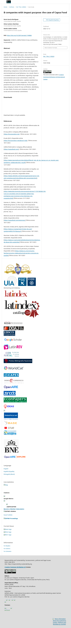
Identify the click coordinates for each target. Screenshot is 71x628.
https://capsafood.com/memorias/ (14, 220)
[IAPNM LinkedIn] (12, 600)
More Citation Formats (51, 47)
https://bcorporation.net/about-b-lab (15, 140)
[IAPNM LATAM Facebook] (9, 600)
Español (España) (9, 471)
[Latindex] (16, 297)
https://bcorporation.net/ (12, 134)
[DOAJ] (14, 329)
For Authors (7, 548)
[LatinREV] (13, 349)
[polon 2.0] (18, 362)
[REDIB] (13, 324)
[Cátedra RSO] (11, 608)
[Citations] (4, 496)
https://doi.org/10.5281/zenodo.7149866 (19, 35)
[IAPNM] (18, 274)
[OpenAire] (15, 458)
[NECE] (7, 610)
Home (5, 7)
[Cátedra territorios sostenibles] (6, 608)
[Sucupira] (10, 434)
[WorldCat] (14, 371)
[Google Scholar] (13, 341)
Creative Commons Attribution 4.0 (15, 567)
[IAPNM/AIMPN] (7, 504)
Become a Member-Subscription (14, 509)
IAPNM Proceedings (11, 518)
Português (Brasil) (9, 474)
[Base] (10, 425)
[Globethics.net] (11, 419)
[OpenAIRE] (11, 388)
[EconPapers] (15, 402)
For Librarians (7, 551)
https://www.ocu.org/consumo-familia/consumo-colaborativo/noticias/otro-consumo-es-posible (21, 253)
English (6, 469)
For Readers (7, 546)
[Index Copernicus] (14, 383)
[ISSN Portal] (11, 356)
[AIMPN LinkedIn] (14, 600)
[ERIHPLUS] (4, 411)
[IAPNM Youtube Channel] (7, 600)
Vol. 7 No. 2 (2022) (21, 7)
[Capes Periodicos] (11, 376)
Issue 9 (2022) (8, 515)
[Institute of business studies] (9, 610)
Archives (11, 7)
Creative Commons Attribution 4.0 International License (54, 77)
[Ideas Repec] (9, 408)
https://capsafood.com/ (11, 149)
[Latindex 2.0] (22, 318)
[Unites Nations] (5, 602)
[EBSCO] (9, 335)
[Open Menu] (4, 2)
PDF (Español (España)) (52, 20)
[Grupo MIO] (5, 610)
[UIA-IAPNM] (20, 285)
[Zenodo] (10, 395)
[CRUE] (9, 429)
